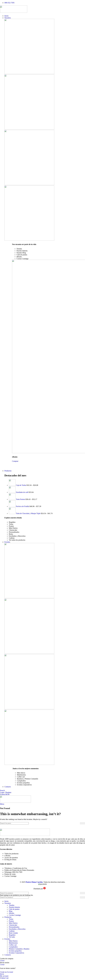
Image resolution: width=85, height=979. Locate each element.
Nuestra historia (14, 907)
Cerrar (2, 960)
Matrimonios (13, 943)
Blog (10, 911)
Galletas (11, 931)
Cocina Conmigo (15, 915)
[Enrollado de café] (12, 492)
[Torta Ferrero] (12, 499)
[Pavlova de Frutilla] (12, 506)
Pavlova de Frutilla (23, 506)
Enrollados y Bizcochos (17, 929)
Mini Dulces (13, 923)
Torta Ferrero (21, 499)
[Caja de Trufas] (12, 485)
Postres (11, 921)
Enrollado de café (22, 492)
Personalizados (14, 927)
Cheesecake (13, 925)
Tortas (11, 919)
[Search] (82, 823)
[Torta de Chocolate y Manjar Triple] (12, 513)
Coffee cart (13, 945)
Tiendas (11, 905)
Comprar (15, 461)
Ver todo (12, 937)
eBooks (11, 913)
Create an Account (6, 972)
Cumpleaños (13, 947)
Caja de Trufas (21, 485)
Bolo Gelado (13, 933)
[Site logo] (13, 12)
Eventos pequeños (15, 951)
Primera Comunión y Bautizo (19, 949)
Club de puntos (14, 909)
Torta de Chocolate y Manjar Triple (28, 513)
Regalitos (12, 935)
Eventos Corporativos (16, 953)
